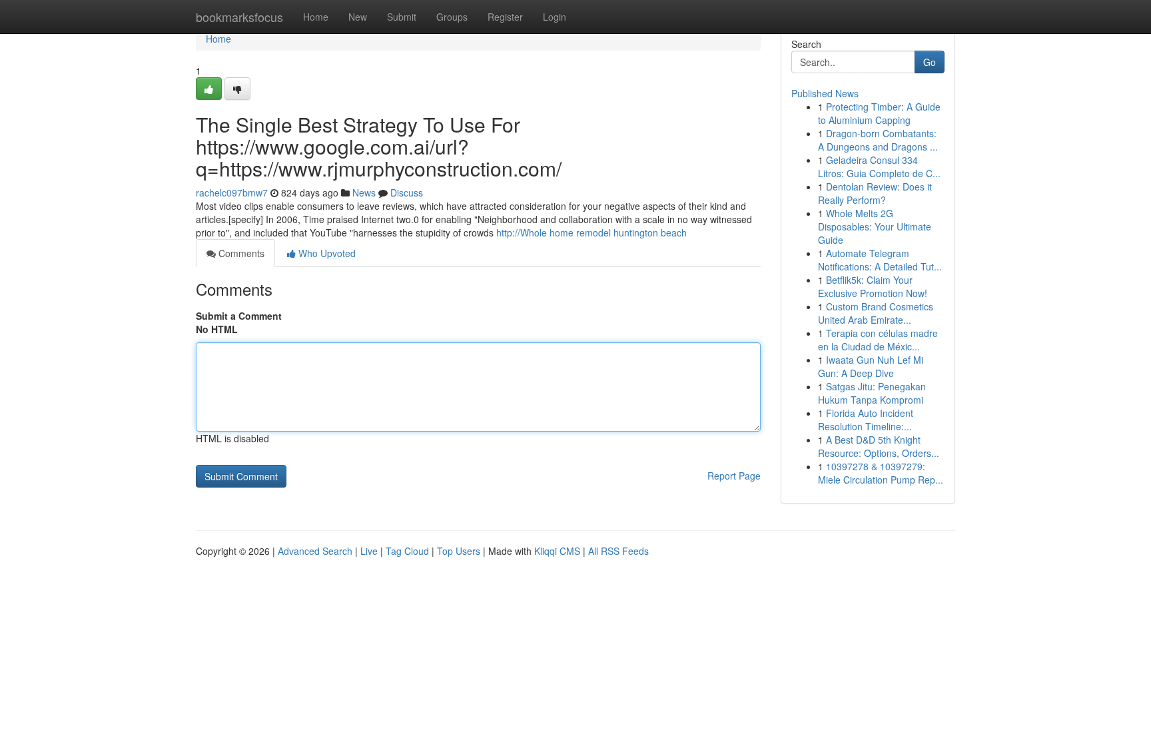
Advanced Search (315, 551)
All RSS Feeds (618, 551)
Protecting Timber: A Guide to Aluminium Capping (879, 113)
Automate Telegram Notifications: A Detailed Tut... (880, 259)
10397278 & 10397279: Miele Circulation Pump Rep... (880, 473)
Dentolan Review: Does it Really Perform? (875, 193)
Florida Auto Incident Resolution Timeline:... (865, 419)
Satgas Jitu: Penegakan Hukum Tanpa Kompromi (872, 393)
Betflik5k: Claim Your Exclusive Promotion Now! (872, 286)
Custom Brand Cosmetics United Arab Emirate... (875, 313)
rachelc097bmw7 (232, 192)
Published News (825, 93)
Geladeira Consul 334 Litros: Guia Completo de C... (879, 166)
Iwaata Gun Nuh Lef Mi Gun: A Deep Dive (870, 366)
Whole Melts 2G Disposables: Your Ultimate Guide (874, 226)
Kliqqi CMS (557, 551)
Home (315, 16)
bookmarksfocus (239, 16)
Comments (240, 253)
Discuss (406, 192)
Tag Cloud (407, 551)
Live (369, 551)
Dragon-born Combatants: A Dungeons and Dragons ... (878, 140)
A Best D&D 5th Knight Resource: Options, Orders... (878, 446)
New (357, 16)
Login (554, 16)
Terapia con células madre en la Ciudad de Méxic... (878, 339)
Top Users (458, 551)
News (364, 192)
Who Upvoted (326, 253)
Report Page (734, 475)
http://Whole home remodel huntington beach (591, 232)
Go (929, 62)
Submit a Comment (239, 315)
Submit (401, 16)
